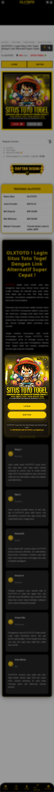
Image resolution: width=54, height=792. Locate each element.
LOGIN (27, 406)
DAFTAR (27, 415)
